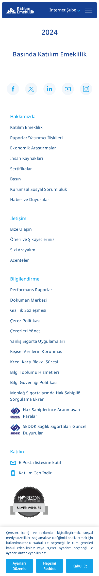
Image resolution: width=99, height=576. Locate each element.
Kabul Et (80, 566)
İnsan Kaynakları (26, 158)
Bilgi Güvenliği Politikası (34, 382)
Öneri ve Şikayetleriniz (32, 239)
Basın (15, 179)
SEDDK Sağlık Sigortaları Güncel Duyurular (54, 430)
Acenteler (19, 260)
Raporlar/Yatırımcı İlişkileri (36, 138)
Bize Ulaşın (21, 229)
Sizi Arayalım (22, 250)
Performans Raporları (32, 289)
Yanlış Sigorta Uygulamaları (37, 341)
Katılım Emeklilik (26, 127)
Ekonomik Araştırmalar (33, 148)
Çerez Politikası (25, 320)
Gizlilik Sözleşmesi (28, 310)
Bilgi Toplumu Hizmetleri (34, 372)
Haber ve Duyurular (29, 199)
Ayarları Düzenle (19, 566)
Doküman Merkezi (28, 300)
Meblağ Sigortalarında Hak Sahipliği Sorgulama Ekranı (46, 396)
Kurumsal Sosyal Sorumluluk (38, 189)
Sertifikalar (21, 169)
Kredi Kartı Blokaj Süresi (34, 362)
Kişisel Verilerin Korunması (36, 351)
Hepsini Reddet (49, 566)
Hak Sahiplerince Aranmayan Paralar (51, 413)
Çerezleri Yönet (25, 331)
